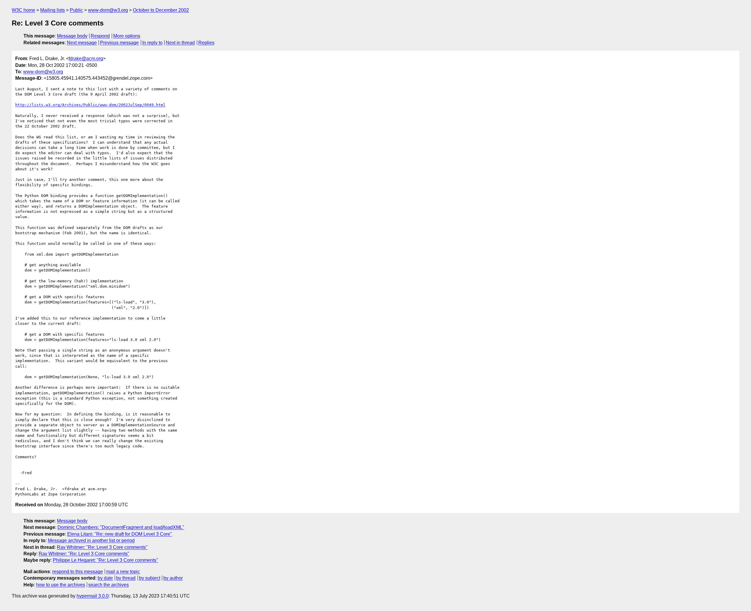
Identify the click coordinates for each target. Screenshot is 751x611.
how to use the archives (60, 584)
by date (105, 578)
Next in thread (180, 42)
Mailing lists (52, 10)
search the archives (108, 584)
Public (76, 10)
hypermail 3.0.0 (93, 595)
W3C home (23, 10)
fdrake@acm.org (86, 58)
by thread (126, 578)
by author (173, 578)
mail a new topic (123, 571)
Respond (100, 35)
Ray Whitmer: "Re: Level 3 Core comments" (102, 547)
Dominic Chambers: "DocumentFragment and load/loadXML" (120, 527)
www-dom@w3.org (108, 10)
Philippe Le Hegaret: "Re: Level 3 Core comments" (105, 560)
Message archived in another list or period (91, 540)
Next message (82, 42)
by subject (149, 578)
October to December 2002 (161, 10)
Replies (206, 42)
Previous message (119, 42)
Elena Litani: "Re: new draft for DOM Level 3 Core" (119, 534)
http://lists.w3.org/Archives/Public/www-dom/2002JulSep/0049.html (90, 105)
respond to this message (77, 571)
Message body (72, 35)
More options (126, 35)
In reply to (152, 42)
